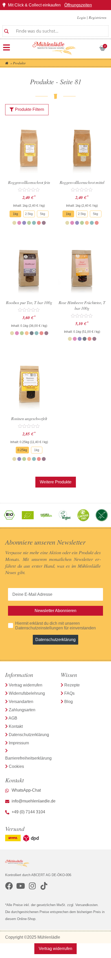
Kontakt (16, 726)
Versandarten (21, 701)
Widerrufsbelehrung (27, 693)
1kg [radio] (15, 214)
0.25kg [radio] (22, 450)
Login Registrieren (91, 17)
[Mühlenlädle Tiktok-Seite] (44, 886)
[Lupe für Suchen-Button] (6, 29)
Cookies (16, 766)
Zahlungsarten (22, 710)
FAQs (69, 693)
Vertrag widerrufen (25, 685)
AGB (13, 718)
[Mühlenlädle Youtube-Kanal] (21, 886)
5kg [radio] (42, 214)
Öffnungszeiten (78, 5)
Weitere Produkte (56, 482)
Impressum (19, 743)
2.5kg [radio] (29, 214)
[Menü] (6, 47)
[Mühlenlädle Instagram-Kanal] (32, 886)
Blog (68, 701)
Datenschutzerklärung (55, 639)
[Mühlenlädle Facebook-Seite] (9, 886)
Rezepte (72, 685)
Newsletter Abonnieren (55, 610)
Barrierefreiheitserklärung (28, 758)
